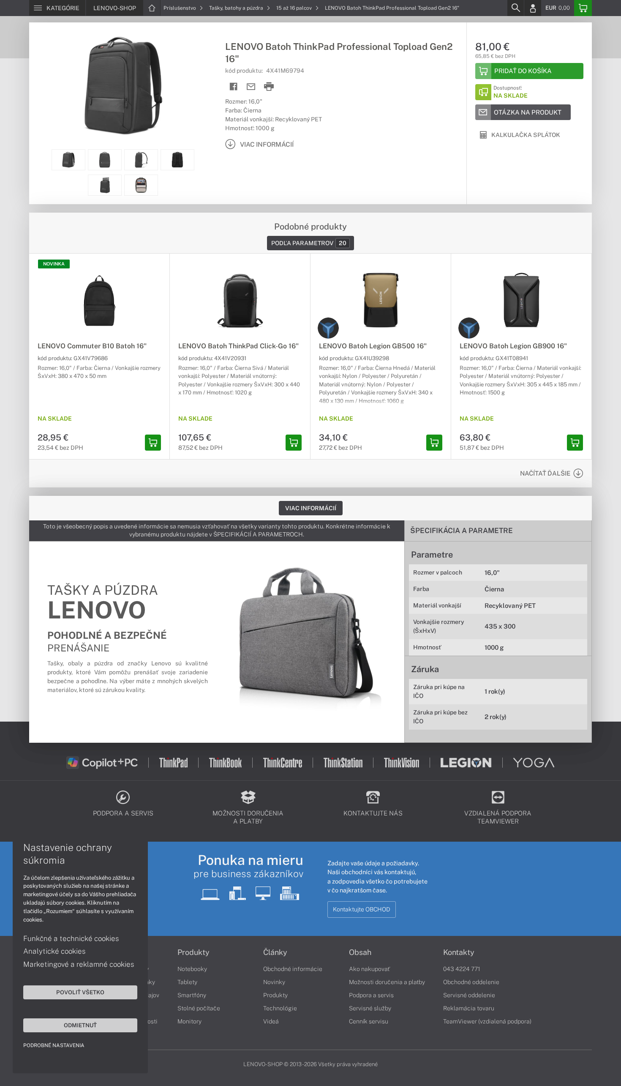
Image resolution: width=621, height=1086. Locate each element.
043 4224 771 (461, 969)
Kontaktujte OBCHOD (361, 909)
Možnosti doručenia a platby (387, 982)
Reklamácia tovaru (468, 1008)
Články (275, 952)
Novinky (274, 982)
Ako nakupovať (369, 969)
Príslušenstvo (180, 8)
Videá (271, 1021)
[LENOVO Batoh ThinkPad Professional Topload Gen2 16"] (123, 85)
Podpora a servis (371, 995)
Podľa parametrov (308, 243)
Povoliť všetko (80, 992)
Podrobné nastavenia (53, 1045)
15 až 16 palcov (294, 8)
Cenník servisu (368, 1021)
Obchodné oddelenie (471, 982)
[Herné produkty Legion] (328, 328)
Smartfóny (191, 995)
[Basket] (583, 8)
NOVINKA (54, 263)
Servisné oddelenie (469, 995)
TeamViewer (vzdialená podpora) (487, 1021)
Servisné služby (370, 1008)
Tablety (187, 982)
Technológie (280, 1008)
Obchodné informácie (292, 969)
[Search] (515, 8)
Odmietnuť (80, 1025)
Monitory (189, 1021)
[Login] (532, 8)
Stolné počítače (198, 1008)
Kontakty (458, 952)
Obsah (360, 952)
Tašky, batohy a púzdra (236, 8)
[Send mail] (251, 87)
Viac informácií (310, 508)
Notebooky (192, 969)
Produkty (193, 952)
